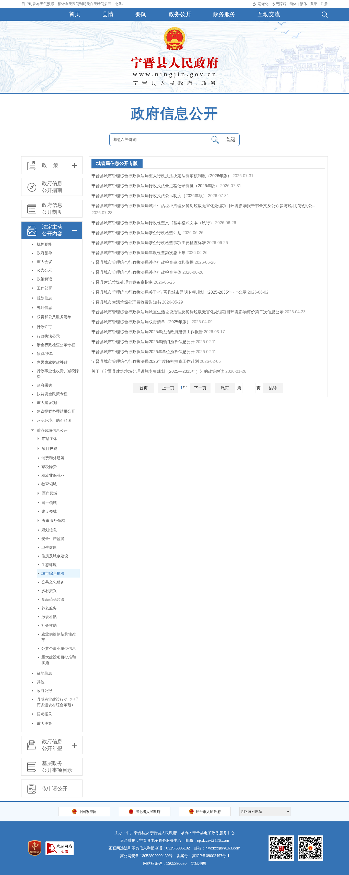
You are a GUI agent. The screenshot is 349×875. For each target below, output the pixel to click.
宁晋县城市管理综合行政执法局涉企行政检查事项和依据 (142, 262)
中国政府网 (88, 812)
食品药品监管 (52, 599)
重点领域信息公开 (52, 430)
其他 (40, 682)
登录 (313, 4)
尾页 (225, 388)
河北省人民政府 (147, 812)
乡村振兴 (49, 591)
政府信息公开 (174, 113)
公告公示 (44, 270)
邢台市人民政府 (208, 812)
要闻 (141, 14)
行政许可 (44, 327)
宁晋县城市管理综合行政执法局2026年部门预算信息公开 (143, 342)
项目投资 (49, 448)
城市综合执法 (52, 573)
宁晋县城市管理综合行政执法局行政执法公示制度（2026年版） (149, 196)
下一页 (200, 388)
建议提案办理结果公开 (56, 411)
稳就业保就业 (52, 475)
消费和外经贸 (52, 458)
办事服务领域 (53, 520)
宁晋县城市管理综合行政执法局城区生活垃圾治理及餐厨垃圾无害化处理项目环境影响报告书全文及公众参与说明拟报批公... (203, 205)
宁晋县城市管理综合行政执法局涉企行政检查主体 (136, 272)
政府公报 (44, 690)
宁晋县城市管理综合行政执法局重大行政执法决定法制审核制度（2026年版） (161, 176)
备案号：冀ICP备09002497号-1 (203, 856)
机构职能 (44, 244)
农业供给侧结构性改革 (58, 637)
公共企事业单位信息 (58, 648)
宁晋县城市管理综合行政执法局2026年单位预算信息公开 (143, 352)
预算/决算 (45, 353)
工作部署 (44, 288)
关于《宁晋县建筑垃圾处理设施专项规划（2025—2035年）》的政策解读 (157, 371)
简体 (293, 4)
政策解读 (44, 279)
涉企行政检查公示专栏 (56, 345)
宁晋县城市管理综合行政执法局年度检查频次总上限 (138, 252)
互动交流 (269, 14)
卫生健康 (49, 547)
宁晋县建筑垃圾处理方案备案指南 (122, 282)
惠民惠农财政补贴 (52, 362)
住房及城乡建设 (54, 556)
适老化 (263, 4)
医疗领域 (49, 493)
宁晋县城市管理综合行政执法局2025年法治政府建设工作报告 (147, 332)
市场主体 (49, 438)
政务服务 (224, 14)
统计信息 (44, 307)
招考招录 (44, 714)
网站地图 (198, 863)
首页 (74, 14)
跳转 (273, 388)
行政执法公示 (48, 336)
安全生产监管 (52, 538)
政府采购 (44, 385)
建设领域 (49, 511)
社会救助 (49, 625)
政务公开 (180, 14)
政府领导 (44, 253)
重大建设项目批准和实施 (58, 660)
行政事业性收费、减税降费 (58, 374)
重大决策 (44, 723)
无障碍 (281, 4)
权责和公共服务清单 (54, 317)
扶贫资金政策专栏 (52, 394)
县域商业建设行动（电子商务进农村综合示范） (58, 702)
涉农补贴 (49, 617)
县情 (107, 14)
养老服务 (49, 608)
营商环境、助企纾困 (54, 420)
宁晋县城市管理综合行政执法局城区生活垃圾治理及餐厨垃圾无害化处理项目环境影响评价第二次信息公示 (187, 312)
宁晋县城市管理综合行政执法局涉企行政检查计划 (136, 233)
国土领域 (49, 502)
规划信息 (44, 298)
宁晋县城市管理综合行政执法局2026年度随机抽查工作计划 (145, 361)
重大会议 (44, 261)
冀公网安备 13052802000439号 (146, 856)
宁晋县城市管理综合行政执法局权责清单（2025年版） (141, 322)
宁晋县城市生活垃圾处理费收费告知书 (126, 302)
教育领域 (49, 484)
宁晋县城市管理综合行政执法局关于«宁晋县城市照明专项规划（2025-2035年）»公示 (169, 292)
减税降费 (49, 466)
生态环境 (49, 564)
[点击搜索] (215, 140)
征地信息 (44, 673)
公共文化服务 (52, 582)
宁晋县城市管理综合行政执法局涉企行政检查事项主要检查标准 (148, 243)
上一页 (168, 388)
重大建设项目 (48, 402)
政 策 (50, 165)
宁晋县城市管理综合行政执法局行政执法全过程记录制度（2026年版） (155, 186)
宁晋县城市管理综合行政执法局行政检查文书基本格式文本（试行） (152, 223)
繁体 (303, 4)
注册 (324, 4)
